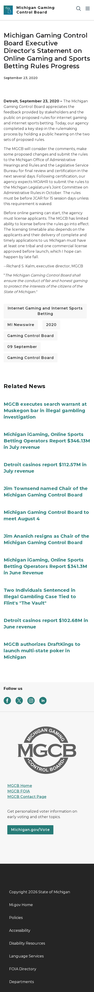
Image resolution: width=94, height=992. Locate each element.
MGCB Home (19, 786)
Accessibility (19, 930)
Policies (16, 917)
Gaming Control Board (30, 336)
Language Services (26, 956)
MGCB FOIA (18, 791)
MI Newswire (20, 325)
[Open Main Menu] (87, 8)
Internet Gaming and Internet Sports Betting (45, 311)
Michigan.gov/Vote (30, 830)
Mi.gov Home (21, 905)
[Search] (78, 8)
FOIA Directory (22, 969)
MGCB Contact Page (26, 797)
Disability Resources (27, 943)
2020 (51, 325)
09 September (22, 347)
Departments (21, 982)
